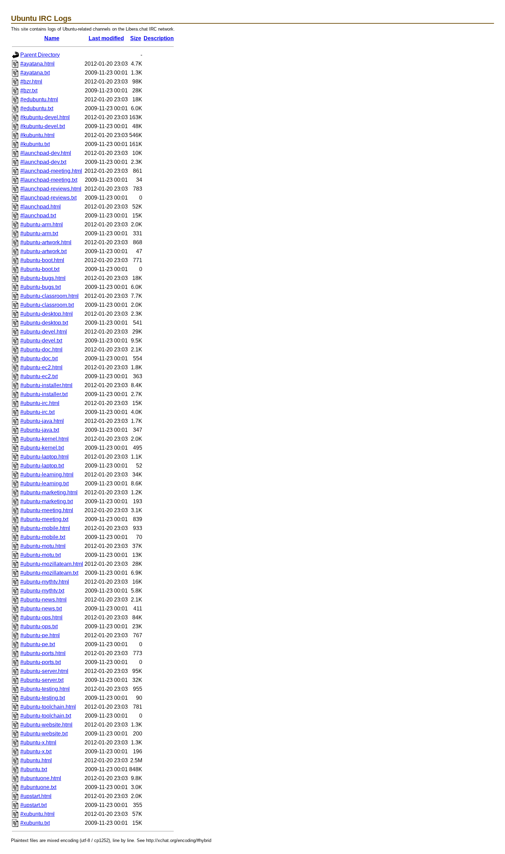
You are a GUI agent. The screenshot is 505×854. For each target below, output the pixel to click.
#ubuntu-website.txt (44, 734)
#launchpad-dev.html (45, 153)
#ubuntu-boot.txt (39, 269)
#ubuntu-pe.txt (37, 644)
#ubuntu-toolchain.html (48, 707)
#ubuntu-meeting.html (46, 510)
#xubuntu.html (37, 814)
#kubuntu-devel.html (45, 117)
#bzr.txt (28, 90)
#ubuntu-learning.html (47, 474)
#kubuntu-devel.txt (42, 126)
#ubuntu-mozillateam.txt (49, 573)
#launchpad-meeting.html (51, 171)
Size (135, 38)
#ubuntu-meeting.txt (44, 519)
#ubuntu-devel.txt (41, 341)
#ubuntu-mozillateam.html (51, 564)
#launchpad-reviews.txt (48, 198)
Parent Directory (40, 55)
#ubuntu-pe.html (40, 635)
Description (159, 38)
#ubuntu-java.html (42, 421)
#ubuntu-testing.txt (42, 698)
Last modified (106, 38)
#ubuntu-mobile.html (45, 528)
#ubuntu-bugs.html (43, 278)
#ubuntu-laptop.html (44, 457)
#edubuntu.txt (36, 108)
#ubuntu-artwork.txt (43, 251)
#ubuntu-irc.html (39, 403)
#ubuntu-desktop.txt (44, 323)
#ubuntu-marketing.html (49, 492)
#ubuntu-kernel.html (44, 439)
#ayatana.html (37, 64)
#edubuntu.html (39, 99)
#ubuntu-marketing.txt (46, 501)
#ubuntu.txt (33, 769)
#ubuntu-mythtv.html (44, 582)
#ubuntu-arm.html (41, 224)
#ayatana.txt (35, 73)
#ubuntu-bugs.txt (40, 287)
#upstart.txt (33, 805)
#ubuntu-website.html (46, 725)
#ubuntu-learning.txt (44, 483)
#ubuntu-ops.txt (39, 626)
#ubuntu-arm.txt (39, 233)
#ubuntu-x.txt (36, 751)
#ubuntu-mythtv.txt (42, 591)
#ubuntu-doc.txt (39, 358)
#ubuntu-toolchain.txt (45, 716)
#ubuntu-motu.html (43, 546)
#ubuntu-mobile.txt (42, 537)
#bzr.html (31, 82)
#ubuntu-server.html (44, 671)
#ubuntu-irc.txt (37, 412)
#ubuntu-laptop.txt (42, 466)
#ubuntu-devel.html (43, 332)
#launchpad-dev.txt (43, 162)
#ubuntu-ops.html (41, 617)
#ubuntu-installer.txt (44, 394)
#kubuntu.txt (35, 144)
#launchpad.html (40, 207)
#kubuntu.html (37, 135)
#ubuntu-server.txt (42, 680)
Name (51, 38)
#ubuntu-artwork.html (45, 242)
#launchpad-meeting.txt (48, 180)
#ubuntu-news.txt (41, 608)
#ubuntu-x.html (38, 742)
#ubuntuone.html (40, 778)
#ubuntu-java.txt (39, 430)
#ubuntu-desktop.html (46, 314)
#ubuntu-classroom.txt (47, 305)
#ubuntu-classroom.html (49, 296)
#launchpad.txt (38, 215)
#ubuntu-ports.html (43, 653)
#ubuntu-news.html (43, 600)
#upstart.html (36, 796)
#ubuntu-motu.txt (40, 555)
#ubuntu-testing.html (45, 689)
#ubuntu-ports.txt (40, 662)
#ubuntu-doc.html (41, 349)
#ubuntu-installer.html (46, 385)
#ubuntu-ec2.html (41, 367)
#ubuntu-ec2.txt (39, 376)
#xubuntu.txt (35, 823)
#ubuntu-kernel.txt (42, 448)
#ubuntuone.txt (38, 787)
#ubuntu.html (36, 760)
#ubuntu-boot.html (42, 260)
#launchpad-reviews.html (50, 189)
